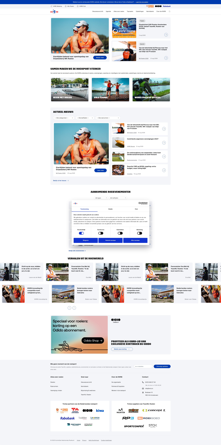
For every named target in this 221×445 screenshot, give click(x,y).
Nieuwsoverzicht (97, 11)
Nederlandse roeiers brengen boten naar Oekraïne (94, 290)
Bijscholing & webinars (88, 390)
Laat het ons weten (142, 2)
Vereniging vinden (56, 390)
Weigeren (86, 240)
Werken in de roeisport (119, 390)
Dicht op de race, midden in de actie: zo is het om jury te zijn (21, 268)
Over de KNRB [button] (161, 11)
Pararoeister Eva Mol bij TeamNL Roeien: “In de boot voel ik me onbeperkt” (71, 268)
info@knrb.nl (149, 388)
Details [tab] (110, 209)
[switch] (100, 233)
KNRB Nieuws (131, 146)
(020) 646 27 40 (150, 382)
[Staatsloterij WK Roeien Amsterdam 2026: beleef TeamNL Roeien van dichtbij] (166, 34)
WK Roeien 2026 (143, 58)
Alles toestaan (135, 240)
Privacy (84, 440)
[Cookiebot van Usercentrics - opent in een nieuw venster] (139, 203)
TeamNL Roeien (86, 395)
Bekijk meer (100, 57)
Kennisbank (150, 11)
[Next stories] (74, 308)
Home (78, 440)
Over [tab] (136, 209)
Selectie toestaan (110, 240)
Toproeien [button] (130, 11)
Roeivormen (54, 386)
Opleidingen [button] (140, 11)
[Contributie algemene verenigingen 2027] (164, 142)
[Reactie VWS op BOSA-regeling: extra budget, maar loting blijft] (164, 170)
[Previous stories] (69, 308)
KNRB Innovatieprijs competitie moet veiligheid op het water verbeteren (44, 290)
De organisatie (116, 382)
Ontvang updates (162, 366)
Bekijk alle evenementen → (77, 251)
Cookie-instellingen (106, 440)
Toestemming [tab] (84, 209)
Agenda (108, 11)
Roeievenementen (132, 160)
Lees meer (100, 170)
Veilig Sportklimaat (94, 440)
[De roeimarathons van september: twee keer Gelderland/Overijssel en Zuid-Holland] (164, 156)
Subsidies (129, 174)
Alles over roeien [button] (119, 11)
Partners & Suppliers (118, 386)
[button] (170, 11)
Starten (52, 382)
